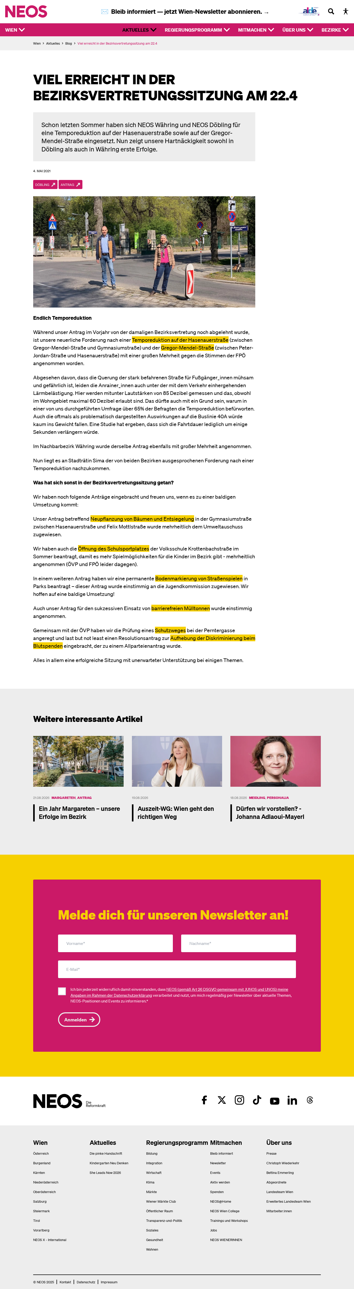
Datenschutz (86, 1282)
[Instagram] (239, 1100)
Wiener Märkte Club (161, 1201)
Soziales (152, 1230)
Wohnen (152, 1249)
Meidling (257, 797)
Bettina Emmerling (280, 1172)
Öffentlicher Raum (159, 1211)
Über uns (294, 30)
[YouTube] (275, 1100)
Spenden (217, 1191)
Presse (271, 1153)
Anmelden (75, 1019)
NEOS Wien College (224, 1211)
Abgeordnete (276, 1182)
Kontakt (65, 1282)
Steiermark (41, 1211)
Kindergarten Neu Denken (109, 1163)
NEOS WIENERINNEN (226, 1239)
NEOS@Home (220, 1201)
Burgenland (42, 1163)
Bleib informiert (221, 1153)
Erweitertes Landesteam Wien (288, 1201)
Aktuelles (135, 30)
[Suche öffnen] (331, 11)
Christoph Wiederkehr (282, 1163)
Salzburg (40, 1201)
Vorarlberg (41, 1230)
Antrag (84, 797)
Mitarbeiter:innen (279, 1211)
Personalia (278, 797)
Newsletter (218, 1163)
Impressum (109, 1282)
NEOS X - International (49, 1239)
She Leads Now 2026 (105, 1172)
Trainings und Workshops (229, 1220)
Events (215, 1172)
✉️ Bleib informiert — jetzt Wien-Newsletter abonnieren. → (185, 11)
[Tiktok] (257, 1100)
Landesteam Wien (279, 1191)
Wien (11, 30)
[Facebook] (204, 1100)
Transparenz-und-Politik (164, 1220)
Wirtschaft (153, 1172)
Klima (150, 1182)
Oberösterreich (44, 1191)
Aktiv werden (220, 1182)
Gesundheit (154, 1239)
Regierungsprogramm (193, 30)
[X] (222, 1100)
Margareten (64, 797)
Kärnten (39, 1172)
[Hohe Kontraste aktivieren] (346, 11)
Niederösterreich (45, 1182)
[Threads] (310, 1100)
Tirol (36, 1220)
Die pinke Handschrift (106, 1153)
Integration (154, 1163)
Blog (68, 43)
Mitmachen (252, 30)
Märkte (151, 1191)
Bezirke (331, 30)
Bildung (152, 1153)
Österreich (41, 1153)
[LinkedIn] (292, 1100)
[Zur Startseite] (37, 11)
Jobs (213, 1230)
